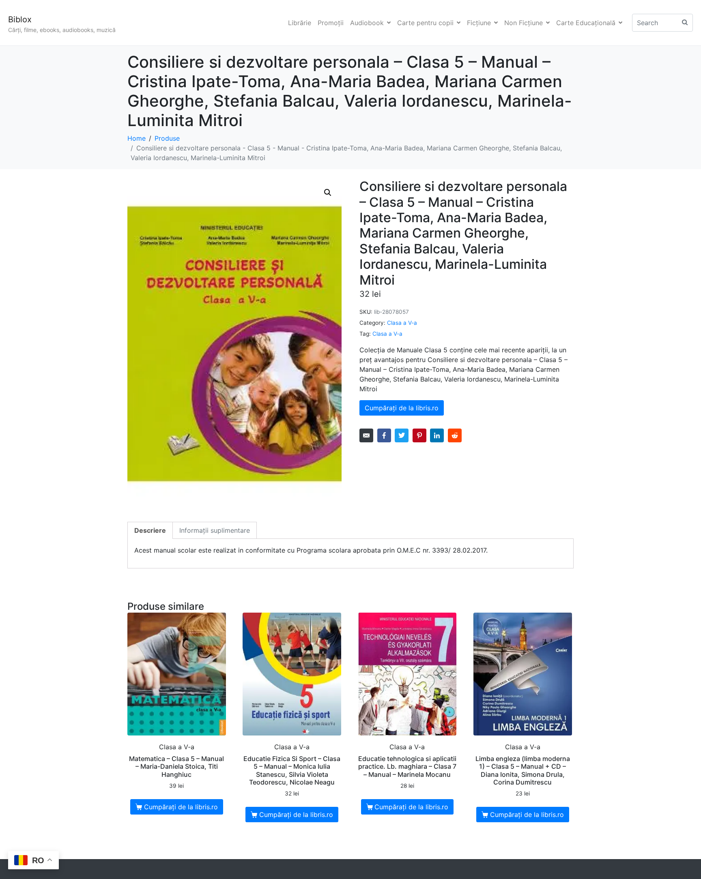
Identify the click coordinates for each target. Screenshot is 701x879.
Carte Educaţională (585, 23)
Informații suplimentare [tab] (214, 530)
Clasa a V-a (402, 322)
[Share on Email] (366, 435)
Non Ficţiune (523, 23)
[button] (327, 192)
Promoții (331, 23)
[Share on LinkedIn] (437, 435)
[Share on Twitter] (402, 435)
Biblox (20, 19)
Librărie (299, 23)
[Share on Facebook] (384, 435)
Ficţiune (479, 23)
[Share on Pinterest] (419, 435)
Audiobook (367, 23)
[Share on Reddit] (455, 435)
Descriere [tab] (150, 530)
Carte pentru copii (425, 23)
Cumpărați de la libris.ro (402, 408)
